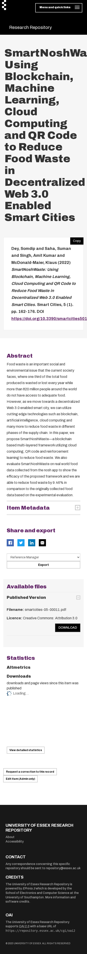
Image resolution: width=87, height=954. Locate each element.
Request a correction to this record (30, 771)
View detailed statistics (25, 750)
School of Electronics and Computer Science (37, 893)
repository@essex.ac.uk (63, 868)
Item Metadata (28, 508)
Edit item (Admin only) (20, 778)
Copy (75, 240)
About (10, 837)
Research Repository (30, 27)
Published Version (26, 597)
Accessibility (15, 841)
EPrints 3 (29, 888)
